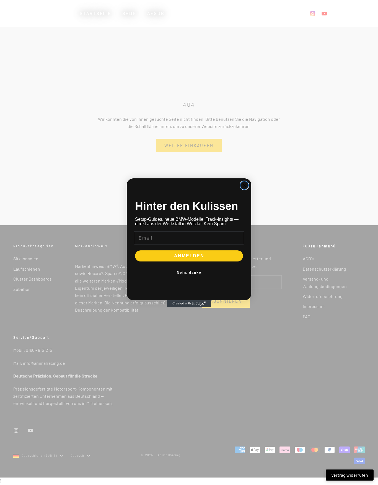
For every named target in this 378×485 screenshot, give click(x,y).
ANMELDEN (189, 255)
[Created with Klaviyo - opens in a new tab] (189, 303)
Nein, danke (189, 272)
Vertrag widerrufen (349, 475)
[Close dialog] (244, 185)
